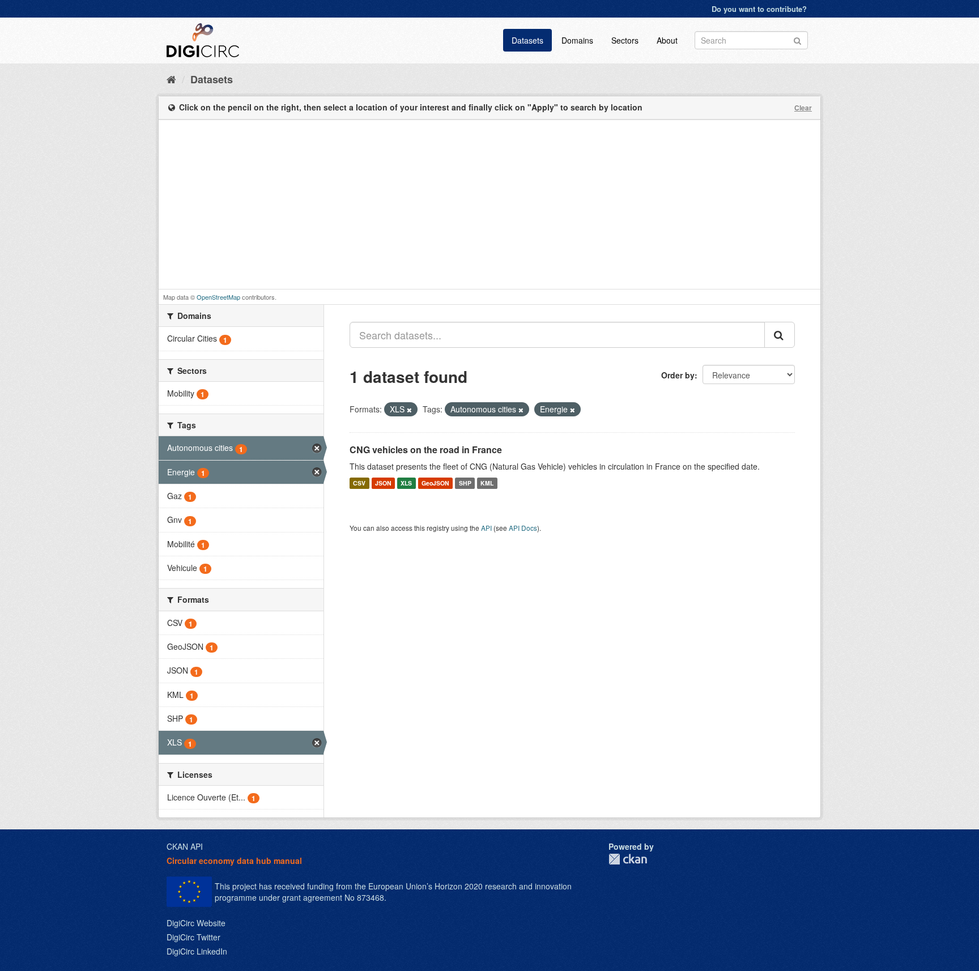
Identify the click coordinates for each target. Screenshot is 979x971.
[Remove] (409, 409)
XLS (406, 483)
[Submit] (797, 39)
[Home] (171, 78)
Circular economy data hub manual (234, 860)
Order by (678, 375)
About (667, 40)
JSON (383, 483)
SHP (465, 483)
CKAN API (185, 846)
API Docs (523, 528)
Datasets (527, 40)
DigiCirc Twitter (193, 937)
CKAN (627, 859)
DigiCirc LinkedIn (197, 951)
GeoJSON (435, 483)
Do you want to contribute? (759, 8)
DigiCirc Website (196, 923)
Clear (803, 108)
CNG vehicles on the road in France (426, 449)
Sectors (625, 40)
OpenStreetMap (218, 296)
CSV (359, 483)
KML (486, 483)
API (486, 528)
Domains (577, 40)
